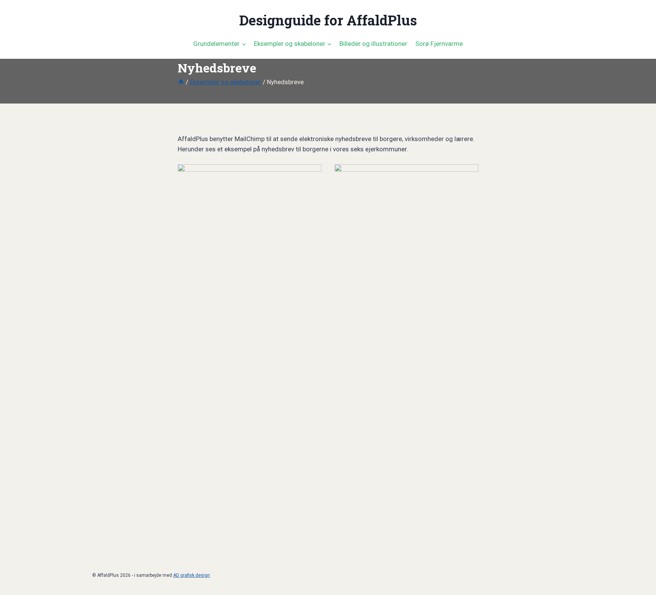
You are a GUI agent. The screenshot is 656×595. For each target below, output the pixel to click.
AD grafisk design (191, 575)
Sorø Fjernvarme (439, 43)
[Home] (181, 82)
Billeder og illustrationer (373, 43)
